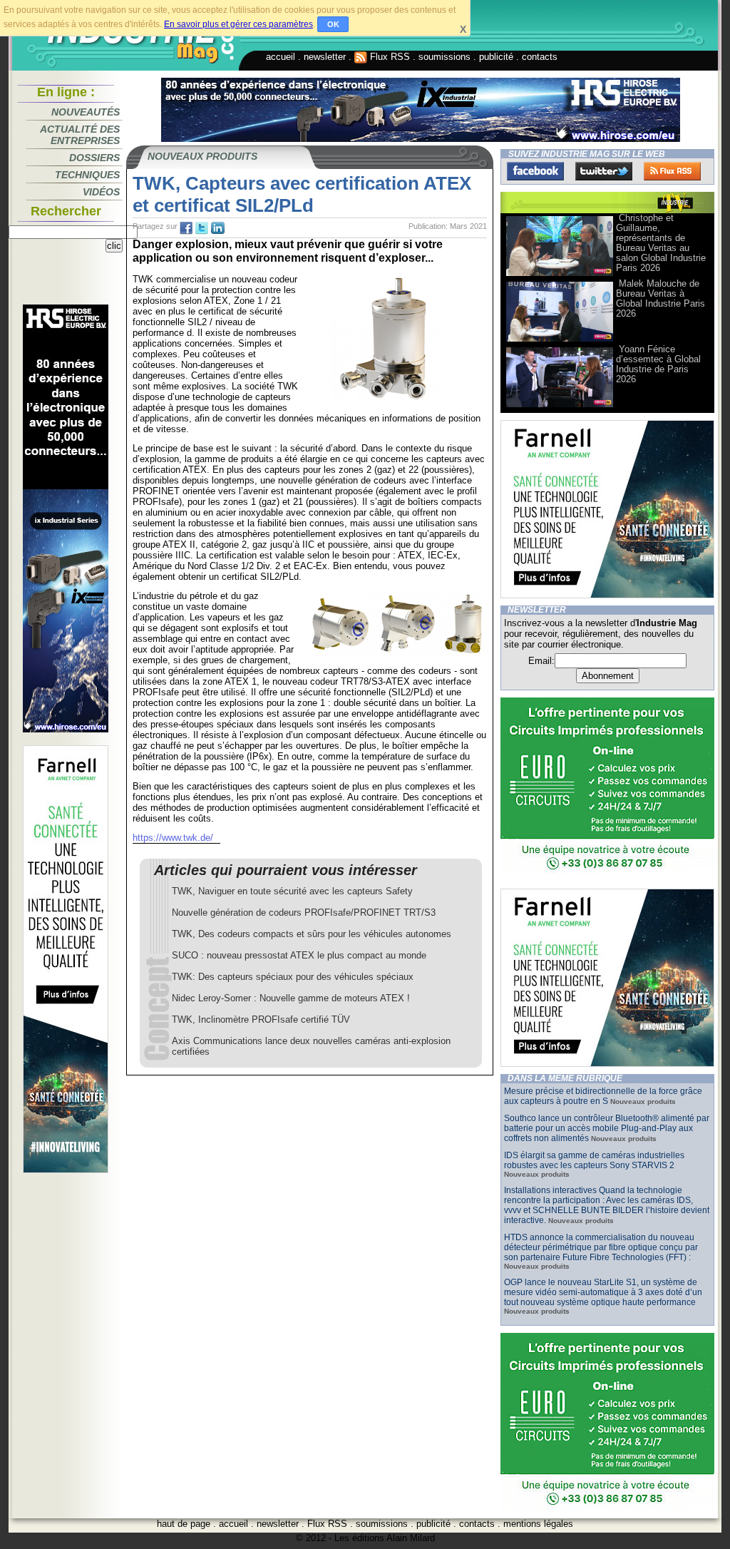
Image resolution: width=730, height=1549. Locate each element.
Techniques (87, 174)
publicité (496, 56)
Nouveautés (85, 112)
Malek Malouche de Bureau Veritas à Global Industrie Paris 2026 (660, 298)
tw (202, 228)
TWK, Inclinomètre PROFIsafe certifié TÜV (261, 1019)
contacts (539, 56)
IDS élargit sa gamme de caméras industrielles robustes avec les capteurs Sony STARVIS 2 (594, 1160)
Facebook (535, 171)
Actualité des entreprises (80, 134)
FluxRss (672, 171)
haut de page (183, 1523)
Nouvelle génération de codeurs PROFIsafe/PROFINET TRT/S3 (304, 912)
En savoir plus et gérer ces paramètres (238, 24)
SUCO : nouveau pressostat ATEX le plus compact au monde (299, 955)
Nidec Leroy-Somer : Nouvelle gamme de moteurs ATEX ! (291, 998)
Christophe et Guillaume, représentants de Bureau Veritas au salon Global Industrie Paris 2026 (661, 243)
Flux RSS (388, 56)
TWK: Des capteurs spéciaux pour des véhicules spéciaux (292, 976)
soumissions (444, 56)
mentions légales (538, 1523)
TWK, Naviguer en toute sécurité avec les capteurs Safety (292, 891)
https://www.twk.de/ (173, 837)
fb (186, 228)
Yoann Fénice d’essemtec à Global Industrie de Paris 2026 (658, 364)
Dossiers (94, 157)
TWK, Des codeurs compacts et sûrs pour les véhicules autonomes (311, 934)
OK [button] (333, 24)
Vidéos (101, 192)
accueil (280, 56)
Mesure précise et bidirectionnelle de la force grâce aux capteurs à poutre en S (603, 1096)
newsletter (325, 56)
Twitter (603, 171)
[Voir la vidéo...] (559, 275)
